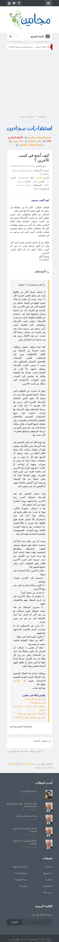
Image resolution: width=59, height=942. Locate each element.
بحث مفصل (17, 141)
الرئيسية (48, 866)
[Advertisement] (29, 82)
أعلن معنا (23, 886)
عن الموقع (47, 873)
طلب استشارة (34, 141)
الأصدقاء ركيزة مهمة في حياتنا (31, 713)
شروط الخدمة (21, 873)
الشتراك (11, 764)
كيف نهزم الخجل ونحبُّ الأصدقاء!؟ (29, 717)
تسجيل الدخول (28, 764)
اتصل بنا (48, 879)
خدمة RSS (48, 892)
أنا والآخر (20, 681)
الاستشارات (47, 886)
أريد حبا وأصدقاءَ (37, 702)
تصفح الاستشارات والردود (39, 137)
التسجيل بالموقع (20, 866)
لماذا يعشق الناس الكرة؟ (26, 816)
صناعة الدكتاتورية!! (29, 791)
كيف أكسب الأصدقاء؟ (35, 699)
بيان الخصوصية (20, 879)
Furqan (39, 178)
